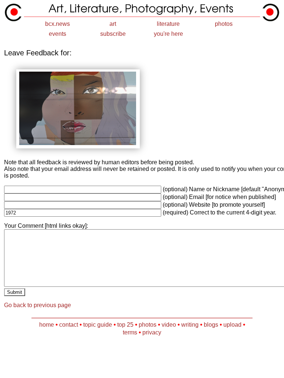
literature (168, 24)
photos (224, 24)
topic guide (97, 325)
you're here (168, 34)
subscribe (113, 34)
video (169, 325)
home (46, 325)
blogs (211, 325)
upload (232, 325)
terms (130, 332)
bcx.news (57, 24)
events (57, 34)
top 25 (125, 325)
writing (190, 325)
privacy (151, 332)
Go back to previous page (37, 305)
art (112, 24)
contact (68, 325)
